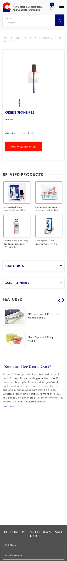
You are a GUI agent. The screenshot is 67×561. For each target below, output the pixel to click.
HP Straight (43, 37)
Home (6, 37)
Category (10, 22)
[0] (51, 8)
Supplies (19, 37)
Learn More (8, 405)
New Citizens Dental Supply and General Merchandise (22, 7)
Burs (30, 37)
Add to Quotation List (23, 146)
